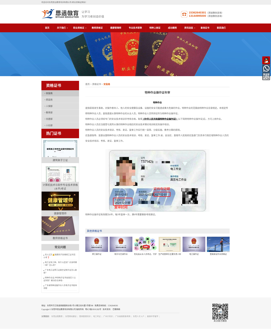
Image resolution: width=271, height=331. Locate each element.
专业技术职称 (135, 28)
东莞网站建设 (71, 316)
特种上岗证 (154, 28)
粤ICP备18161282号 (93, 309)
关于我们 (61, 28)
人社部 (49, 125)
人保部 (49, 106)
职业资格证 (78, 28)
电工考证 (97, 316)
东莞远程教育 (57, 316)
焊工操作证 (96, 254)
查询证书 (205, 28)
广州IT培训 (108, 316)
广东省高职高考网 (122, 316)
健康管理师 (115, 28)
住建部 (49, 119)
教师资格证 (97, 28)
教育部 (49, 112)
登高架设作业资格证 (218, 254)
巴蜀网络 (116, 309)
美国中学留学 (152, 316)
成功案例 (172, 28)
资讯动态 (188, 28)
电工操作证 (194, 254)
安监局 (49, 93)
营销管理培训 (84, 316)
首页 (47, 28)
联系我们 (221, 28)
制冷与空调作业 (121, 254)
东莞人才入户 (138, 316)
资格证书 (96, 84)
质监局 (49, 100)
